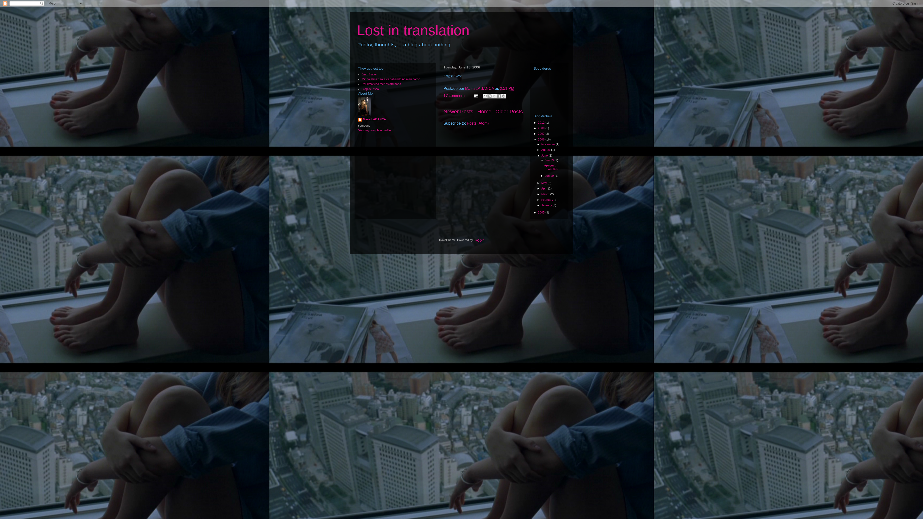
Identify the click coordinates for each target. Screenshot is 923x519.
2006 (541, 139)
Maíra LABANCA (374, 119)
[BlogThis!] (489, 96)
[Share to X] (494, 96)
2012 (541, 122)
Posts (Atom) (478, 123)
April (544, 188)
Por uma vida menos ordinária (381, 84)
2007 (541, 133)
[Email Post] (475, 96)
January (547, 205)
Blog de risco (370, 89)
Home (484, 112)
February (547, 199)
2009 (541, 128)
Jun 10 (550, 175)
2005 (541, 212)
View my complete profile (374, 130)
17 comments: (455, 96)
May (544, 183)
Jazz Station (370, 74)
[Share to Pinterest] (503, 96)
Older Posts (509, 112)
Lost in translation (413, 30)
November (548, 144)
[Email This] (485, 96)
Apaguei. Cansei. (551, 167)
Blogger (479, 240)
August (546, 150)
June (545, 155)
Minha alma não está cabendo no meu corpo (391, 79)
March (545, 194)
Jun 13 (550, 160)
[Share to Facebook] (499, 96)
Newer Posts (458, 112)
